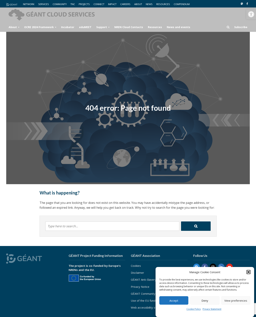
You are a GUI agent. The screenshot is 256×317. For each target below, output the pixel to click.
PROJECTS (84, 4)
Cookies (136, 266)
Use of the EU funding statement (152, 300)
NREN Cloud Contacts (128, 27)
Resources (155, 27)
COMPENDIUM (182, 4)
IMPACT (112, 4)
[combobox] (112, 226)
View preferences (235, 300)
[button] (251, 14)
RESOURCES (163, 4)
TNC (72, 4)
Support (101, 27)
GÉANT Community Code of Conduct (154, 293)
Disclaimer (137, 272)
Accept (173, 300)
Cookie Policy (193, 309)
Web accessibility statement (149, 307)
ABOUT (138, 4)
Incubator (67, 27)
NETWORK (28, 4)
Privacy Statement (212, 309)
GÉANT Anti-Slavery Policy (148, 279)
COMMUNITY (60, 4)
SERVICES (43, 4)
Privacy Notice (140, 287)
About (13, 27)
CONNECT (99, 4)
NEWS (149, 4)
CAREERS (125, 4)
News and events (178, 27)
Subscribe (240, 27)
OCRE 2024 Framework (39, 27)
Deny (204, 300)
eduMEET (85, 27)
